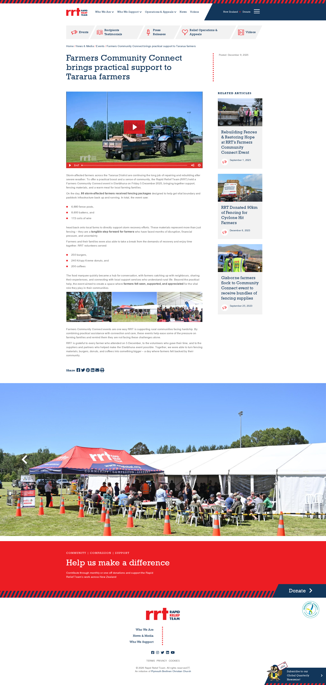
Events (100, 46)
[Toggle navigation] (257, 11)
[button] (24, 459)
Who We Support (128, 11)
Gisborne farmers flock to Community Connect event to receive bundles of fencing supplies (240, 288)
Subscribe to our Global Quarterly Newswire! (298, 675)
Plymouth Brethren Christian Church (171, 671)
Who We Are (103, 11)
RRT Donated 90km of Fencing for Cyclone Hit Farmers (239, 215)
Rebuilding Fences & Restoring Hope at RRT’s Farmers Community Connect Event (239, 142)
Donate (246, 11)
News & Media (85, 46)
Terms (150, 660)
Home (70, 46)
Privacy (162, 660)
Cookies (174, 660)
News (183, 11)
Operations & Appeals (159, 11)
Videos (194, 11)
